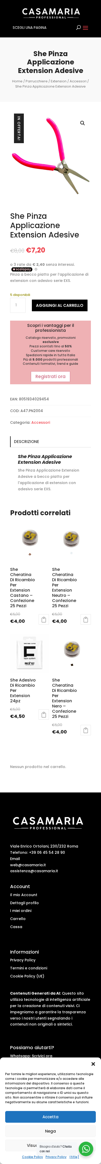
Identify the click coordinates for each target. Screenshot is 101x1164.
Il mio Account (23, 894)
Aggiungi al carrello (59, 305)
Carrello (18, 918)
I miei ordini (20, 910)
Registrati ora (50, 376)
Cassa (16, 926)
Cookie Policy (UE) (27, 976)
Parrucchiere (37, 81)
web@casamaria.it (28, 865)
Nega (50, 1131)
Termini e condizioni (28, 968)
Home (17, 81)
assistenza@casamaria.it (34, 871)
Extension (59, 81)
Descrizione (26, 441)
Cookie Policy (32, 1157)
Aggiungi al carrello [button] (44, 619)
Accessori (78, 81)
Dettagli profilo (24, 902)
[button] (93, 1064)
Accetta (50, 1117)
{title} (74, 1157)
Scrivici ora (42, 1056)
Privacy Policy (56, 1157)
